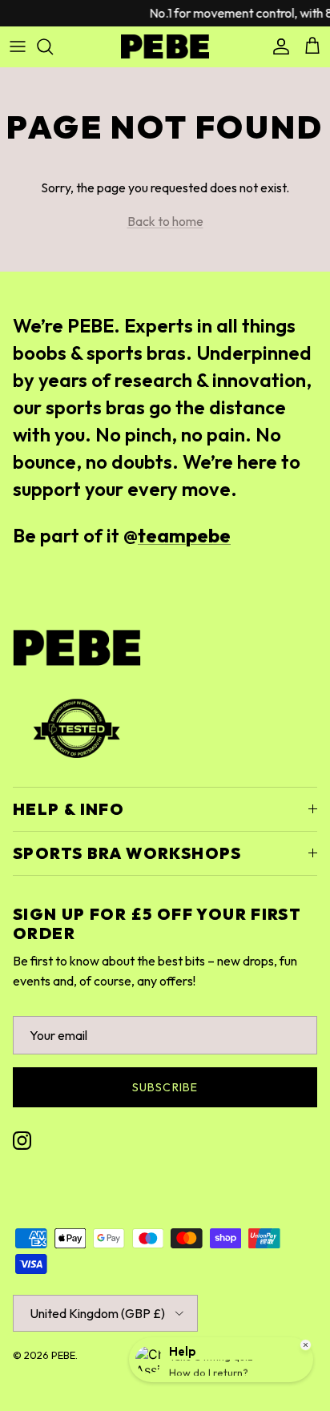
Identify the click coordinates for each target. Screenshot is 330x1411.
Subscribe (165, 1087)
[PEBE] (165, 46)
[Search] (52, 46)
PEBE (63, 1355)
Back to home (165, 221)
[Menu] (17, 46)
